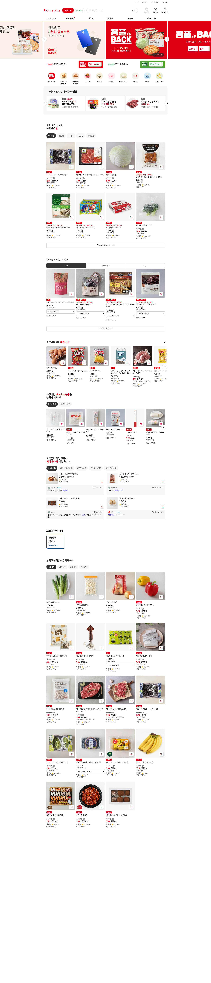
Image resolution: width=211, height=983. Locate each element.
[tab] (66, 265)
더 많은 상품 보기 (105, 328)
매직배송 (68, 10)
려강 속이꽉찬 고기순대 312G (146, 304)
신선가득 (51, 567)
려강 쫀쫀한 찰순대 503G (84, 304)
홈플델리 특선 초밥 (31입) (55, 815)
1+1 (66, 266)
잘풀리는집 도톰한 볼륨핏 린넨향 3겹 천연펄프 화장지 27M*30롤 (120, 372)
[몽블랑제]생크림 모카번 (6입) (69, 498)
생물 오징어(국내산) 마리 (84, 656)
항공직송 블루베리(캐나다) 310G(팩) (89, 762)
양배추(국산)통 (111, 175)
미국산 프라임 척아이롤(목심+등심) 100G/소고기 (89, 710)
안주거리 (73, 567)
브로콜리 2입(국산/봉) (144, 226)
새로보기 (106, 245)
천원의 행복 (105, 266)
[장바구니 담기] (71, 167)
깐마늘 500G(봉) (82, 605)
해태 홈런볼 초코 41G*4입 (85, 228)
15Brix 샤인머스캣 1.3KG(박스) (57, 762)
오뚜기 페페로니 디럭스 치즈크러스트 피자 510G (120, 306)
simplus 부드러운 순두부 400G (155, 433)
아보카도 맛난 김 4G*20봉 (115, 656)
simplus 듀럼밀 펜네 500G (115, 429)
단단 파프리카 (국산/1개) (144, 605)
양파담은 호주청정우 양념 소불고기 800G (90, 175)
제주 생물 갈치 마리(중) (144, 656)
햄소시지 (62, 567)
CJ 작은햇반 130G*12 (113, 228)
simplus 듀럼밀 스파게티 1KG (95, 431)
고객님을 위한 (57, 342)
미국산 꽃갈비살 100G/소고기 (116, 709)
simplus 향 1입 (131, 432)
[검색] (135, 10)
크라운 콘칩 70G (95, 371)
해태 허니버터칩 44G (161, 371)
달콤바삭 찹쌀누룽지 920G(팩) (56, 656)
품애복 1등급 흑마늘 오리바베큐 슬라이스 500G (150, 177)
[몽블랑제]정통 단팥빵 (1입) (68, 474)
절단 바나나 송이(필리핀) (144, 762)
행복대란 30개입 (52, 368)
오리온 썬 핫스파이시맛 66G (77, 371)
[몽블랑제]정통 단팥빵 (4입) (128, 474)
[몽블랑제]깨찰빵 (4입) (127, 498)
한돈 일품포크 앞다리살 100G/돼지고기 (142, 372)
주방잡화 (84, 567)
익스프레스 (79, 10)
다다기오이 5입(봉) (52, 602)
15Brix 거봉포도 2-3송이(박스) (57, 175)
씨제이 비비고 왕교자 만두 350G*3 (58, 228)
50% (145, 266)
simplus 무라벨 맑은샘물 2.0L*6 (55, 431)
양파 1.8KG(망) (111, 602)
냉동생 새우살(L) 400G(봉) (55, 709)
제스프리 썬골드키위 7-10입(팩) (117, 762)
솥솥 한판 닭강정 (81, 815)
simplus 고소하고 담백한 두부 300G (75, 433)
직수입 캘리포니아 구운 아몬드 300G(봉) (60, 302)
